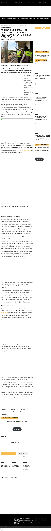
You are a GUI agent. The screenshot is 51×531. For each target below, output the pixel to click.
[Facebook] (38, 5)
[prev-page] (2, 472)
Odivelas (26, 18)
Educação (43, 18)
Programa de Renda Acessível (24, 150)
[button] (49, 18)
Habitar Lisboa (4, 312)
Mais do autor (22, 453)
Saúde (47, 18)
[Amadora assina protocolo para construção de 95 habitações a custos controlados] (28, 459)
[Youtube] (49, 5)
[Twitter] (46, 5)
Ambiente (4, 22)
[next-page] (4, 472)
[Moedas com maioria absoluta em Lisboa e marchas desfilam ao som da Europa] (42, 128)
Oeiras (30, 18)
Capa (3, 18)
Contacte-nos (23, 2)
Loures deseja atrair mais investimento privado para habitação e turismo (41, 97)
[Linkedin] (42, 5)
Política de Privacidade (16, 2)
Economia (8, 22)
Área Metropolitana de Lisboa (9, 25)
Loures (22, 18)
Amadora (10, 18)
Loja (29, 22)
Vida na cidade (24, 22)
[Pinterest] (44, 5)
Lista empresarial (34, 22)
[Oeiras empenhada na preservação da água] (42, 109)
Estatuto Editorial (8, 2)
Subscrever (17, 429)
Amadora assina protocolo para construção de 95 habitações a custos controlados (27, 466)
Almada (6, 18)
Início (2, 25)
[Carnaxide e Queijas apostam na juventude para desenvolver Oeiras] (42, 68)
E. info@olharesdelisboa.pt (31, 2)
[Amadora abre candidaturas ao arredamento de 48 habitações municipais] (17, 459)
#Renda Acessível (8, 436)
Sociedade (38, 18)
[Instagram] (40, 5)
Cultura (13, 22)
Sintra (34, 18)
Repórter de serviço (5, 39)
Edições (36, 73)
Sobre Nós (3, 2)
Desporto (18, 22)
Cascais (14, 18)
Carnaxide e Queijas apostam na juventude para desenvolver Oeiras (42, 77)
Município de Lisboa (8, 27)
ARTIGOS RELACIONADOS (9, 453)
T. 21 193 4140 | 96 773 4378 (41, 2)
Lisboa (18, 18)
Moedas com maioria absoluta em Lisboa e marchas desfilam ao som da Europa (42, 137)
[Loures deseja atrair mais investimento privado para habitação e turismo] (42, 88)
